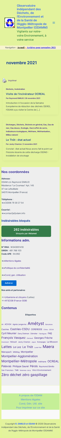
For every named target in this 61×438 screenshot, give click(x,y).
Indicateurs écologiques (16, 131)
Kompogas (41, 342)
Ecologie (24, 128)
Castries (5, 329)
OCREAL (53, 361)
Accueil (21, 47)
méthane (42, 361)
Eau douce (15, 128)
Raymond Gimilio (46, 366)
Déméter (34, 333)
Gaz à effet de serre (38, 128)
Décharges (10, 125)
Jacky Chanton (24, 342)
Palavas (6, 366)
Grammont (5, 342)
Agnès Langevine (19, 324)
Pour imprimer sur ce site (30, 407)
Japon (33, 342)
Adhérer (9, 283)
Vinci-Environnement (41, 370)
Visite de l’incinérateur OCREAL (25, 93)
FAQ (50, 333)
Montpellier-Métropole (19, 361)
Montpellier (27, 351)
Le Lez (17, 347)
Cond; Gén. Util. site (30, 403)
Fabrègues (43, 334)
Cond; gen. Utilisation (15, 275)
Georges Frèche (43, 337)
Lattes (6, 347)
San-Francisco (7, 370)
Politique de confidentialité (17, 268)
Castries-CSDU (20, 329)
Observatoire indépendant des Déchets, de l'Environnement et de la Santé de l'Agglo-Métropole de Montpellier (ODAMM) (32, 16)
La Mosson (52, 342)
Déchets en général (33, 125)
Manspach (6, 352)
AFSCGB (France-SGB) (16, 300)
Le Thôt (27, 347)
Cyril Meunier (8, 333)
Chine (46, 329)
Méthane (32, 131)
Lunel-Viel (37, 347)
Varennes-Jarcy (25, 370)
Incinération (19, 89)
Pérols (34, 366)
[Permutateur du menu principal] (54, 23)
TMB (16, 370)
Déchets (9, 89)
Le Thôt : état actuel (18, 139)
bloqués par (29, 230)
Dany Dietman (23, 333)
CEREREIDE (36, 329)
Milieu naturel (12, 135)
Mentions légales (13, 261)
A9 (2, 324)
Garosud (30, 338)
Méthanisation (43, 131)
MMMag (16, 352)
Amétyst (36, 323)
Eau (45, 125)
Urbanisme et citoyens (16, 297)
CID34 (51, 329)
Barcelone (48, 324)
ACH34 (8, 324)
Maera (48, 346)
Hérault (13, 342)
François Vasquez (13, 337)
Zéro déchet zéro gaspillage (24, 375)
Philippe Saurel (21, 366)
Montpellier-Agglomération (19, 356)
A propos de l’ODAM (30, 395)
